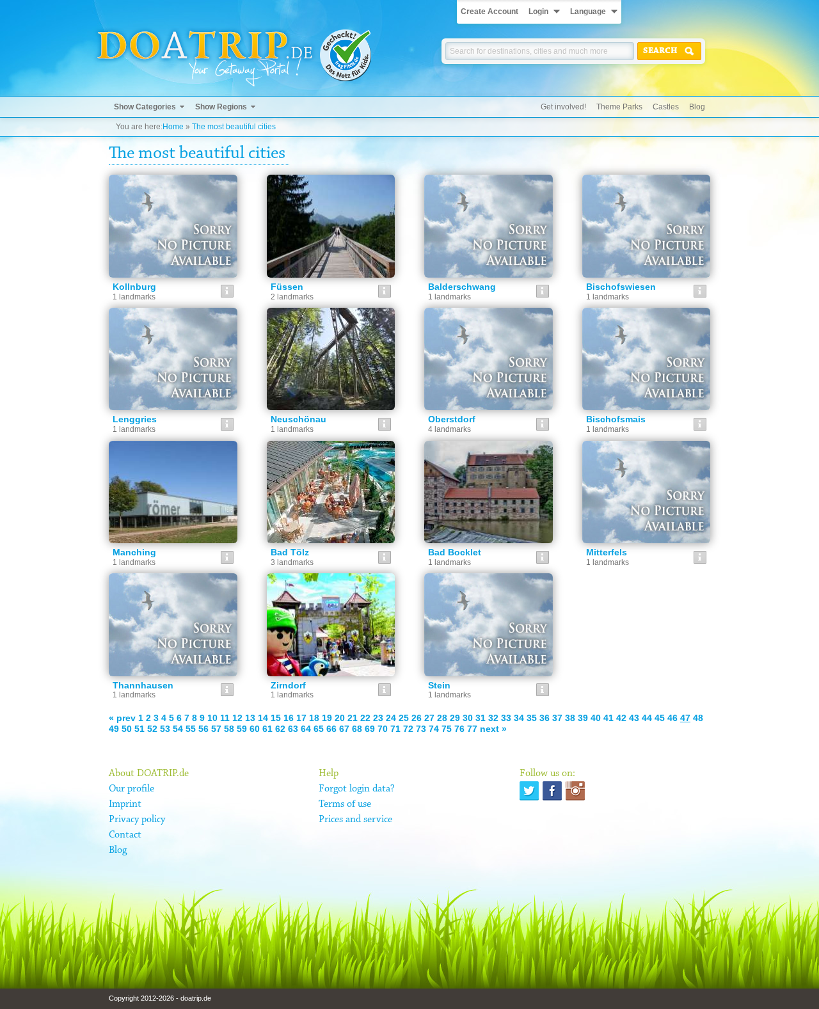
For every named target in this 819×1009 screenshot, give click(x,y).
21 (352, 718)
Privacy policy (137, 819)
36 (544, 718)
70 (383, 729)
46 (672, 718)
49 (114, 729)
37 (557, 718)
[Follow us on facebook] (552, 790)
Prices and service (355, 819)
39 (583, 718)
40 (596, 718)
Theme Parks (619, 106)
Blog (697, 106)
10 (212, 718)
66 (331, 729)
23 (378, 718)
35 (532, 718)
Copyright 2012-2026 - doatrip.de (160, 998)
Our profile (131, 789)
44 (647, 718)
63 (293, 729)
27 (429, 718)
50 (127, 729)
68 (357, 729)
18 (314, 718)
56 (203, 729)
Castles (666, 106)
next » (493, 729)
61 (267, 729)
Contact (125, 835)
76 (459, 729)
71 (395, 729)
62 (280, 729)
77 (472, 729)
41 (608, 718)
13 (250, 718)
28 (442, 718)
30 (468, 718)
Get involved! (563, 106)
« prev (122, 718)
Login (538, 11)
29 (455, 718)
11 (225, 718)
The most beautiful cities (234, 126)
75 (446, 729)
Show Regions (221, 106)
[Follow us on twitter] (529, 790)
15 (276, 718)
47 (685, 718)
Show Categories (145, 106)
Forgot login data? (357, 789)
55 (191, 729)
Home (173, 126)
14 (263, 718)
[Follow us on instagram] (575, 790)
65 (319, 729)
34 (519, 718)
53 (165, 729)
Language (588, 11)
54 (178, 729)
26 (416, 718)
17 (301, 718)
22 (365, 718)
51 (139, 729)
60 (255, 729)
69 (370, 729)
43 (634, 718)
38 (570, 718)
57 (216, 729)
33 (506, 718)
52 (152, 729)
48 (698, 718)
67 (344, 729)
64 (306, 729)
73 (421, 729)
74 (434, 729)
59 (242, 729)
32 (493, 718)
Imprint (125, 804)
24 (391, 718)
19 (327, 718)
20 (340, 718)
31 (480, 718)
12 (237, 718)
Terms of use (345, 804)
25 (404, 718)
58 (229, 729)
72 (408, 729)
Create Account (489, 11)
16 (288, 718)
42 (621, 718)
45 (660, 718)
